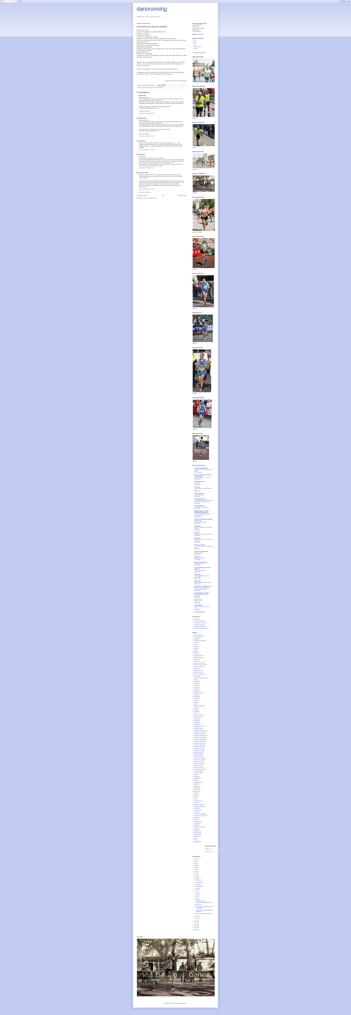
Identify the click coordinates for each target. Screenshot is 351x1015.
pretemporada (197, 800)
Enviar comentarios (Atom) (150, 198)
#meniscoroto (197, 637)
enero (197, 918)
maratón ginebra (198, 752)
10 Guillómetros (198, 605)
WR (195, 840)
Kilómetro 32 (198, 904)
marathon (196, 720)
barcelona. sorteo (198, 666)
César (195, 679)
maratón (196, 724)
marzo (197, 899)
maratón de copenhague (200, 735)
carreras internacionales (200, 678)
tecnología (196, 830)
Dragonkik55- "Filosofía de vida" (202, 586)
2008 (195, 929)
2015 (195, 873)
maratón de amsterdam (199, 732)
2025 (195, 859)
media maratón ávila (199, 769)
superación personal (199, 826)
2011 (195, 923)
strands (195, 825)
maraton (196, 722)
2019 (195, 865)
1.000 (195, 642)
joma (195, 707)
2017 (195, 869)
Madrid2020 (197, 717)
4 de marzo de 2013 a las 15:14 (147, 149)
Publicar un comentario (144, 192)
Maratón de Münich (198, 746)
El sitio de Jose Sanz (199, 612)
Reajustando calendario (199, 563)
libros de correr (197, 715)
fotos (195, 700)
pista (195, 797)
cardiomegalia (197, 670)
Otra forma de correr (199, 481)
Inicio (163, 195)
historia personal (198, 706)
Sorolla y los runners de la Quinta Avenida (203, 534)
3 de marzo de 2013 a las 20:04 (147, 113)
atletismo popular (198, 663)
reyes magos (197, 810)
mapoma (196, 719)
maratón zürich (197, 765)
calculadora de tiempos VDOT (201, 628)
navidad (196, 786)
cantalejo (196, 668)
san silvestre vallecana (199, 815)
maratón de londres (198, 743)
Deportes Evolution (199, 493)
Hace (195, 704)
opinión (196, 793)
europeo (196, 698)
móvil (195, 780)
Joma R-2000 (197, 482)
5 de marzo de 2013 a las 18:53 (147, 189)
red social (196, 808)
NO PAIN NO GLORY (199, 499)
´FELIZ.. (196, 601)
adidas (195, 652)
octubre (197, 884)
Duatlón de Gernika (198, 552)
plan (195, 799)
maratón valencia (198, 763)
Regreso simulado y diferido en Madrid (202, 582)
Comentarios (210, 851)
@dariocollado (200, 34)
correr (195, 687)
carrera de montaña (199, 674)
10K (195, 44)
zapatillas (196, 841)
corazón (196, 683)
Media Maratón (197, 46)
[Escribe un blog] (160, 85)
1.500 (195, 644)
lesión (195, 711)
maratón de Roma (198, 748)
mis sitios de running (199, 624)
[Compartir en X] (161, 85)
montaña (196, 776)
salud (195, 812)
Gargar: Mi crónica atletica (201, 551)
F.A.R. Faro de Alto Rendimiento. (201, 507)
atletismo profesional (199, 665)
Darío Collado (142, 172)
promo (195, 802)
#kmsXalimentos (198, 635)
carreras (144, 87)
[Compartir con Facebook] (163, 85)
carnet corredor (197, 672)
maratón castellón (198, 730)
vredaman (197, 487)
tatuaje (195, 828)
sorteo (195, 819)
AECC (195, 653)
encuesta (196, 696)
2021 (195, 861)
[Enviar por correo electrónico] (158, 85)
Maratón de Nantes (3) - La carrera (202, 477)
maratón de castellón (199, 733)
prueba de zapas (198, 804)
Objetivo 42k (197, 581)
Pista (195, 41)
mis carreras (149, 87)
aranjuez (196, 661)
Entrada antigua (182, 195)
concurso (196, 681)
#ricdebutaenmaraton (199, 640)
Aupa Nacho (197, 538)
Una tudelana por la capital (200, 522)
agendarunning (197, 655)
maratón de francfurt (199, 739)
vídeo (195, 838)
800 (195, 650)
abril (196, 897)
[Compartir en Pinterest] (165, 85)
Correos (196, 685)
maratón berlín (197, 728)
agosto (197, 888)
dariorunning (152, 9)
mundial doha (197, 782)
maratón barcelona (198, 726)
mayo (196, 895)
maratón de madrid (198, 745)
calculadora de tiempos (199, 626)
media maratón (197, 767)
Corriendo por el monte (199, 558)
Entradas (209, 848)
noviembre (198, 882)
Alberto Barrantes (198, 657)
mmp (195, 774)
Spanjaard (197, 532)
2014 (195, 876)
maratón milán (197, 756)
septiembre (198, 886)
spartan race (197, 821)
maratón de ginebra (199, 741)
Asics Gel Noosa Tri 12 (199, 495)
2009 (195, 927)
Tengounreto (197, 526)
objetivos (196, 787)
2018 (195, 867)
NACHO (140, 154)
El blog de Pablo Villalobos (201, 468)
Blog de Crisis (198, 557)
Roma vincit (197, 574)
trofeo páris (196, 834)
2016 (195, 871)
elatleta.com (197, 619)
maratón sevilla (197, 761)
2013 (195, 878)
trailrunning (196, 832)
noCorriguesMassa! (199, 505)
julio (196, 890)
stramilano (196, 823)
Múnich (195, 784)
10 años (196, 646)
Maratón (196, 48)
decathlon (196, 691)
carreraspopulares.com (199, 621)
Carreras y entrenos (199, 544)
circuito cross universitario (200, 622)
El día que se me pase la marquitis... (204, 913)
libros (195, 713)
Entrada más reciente (142, 195)
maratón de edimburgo (199, 737)
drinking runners (198, 692)
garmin (195, 702)
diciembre (198, 880)
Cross (195, 42)
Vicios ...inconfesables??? (200, 570)
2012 (195, 921)
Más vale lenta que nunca (200, 562)
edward (196, 694)
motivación (196, 778)
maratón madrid (198, 754)
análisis (196, 659)
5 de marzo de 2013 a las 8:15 (146, 168)
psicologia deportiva (199, 806)
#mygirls (196, 639)
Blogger (184, 1003)
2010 (195, 925)
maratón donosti (198, 750)
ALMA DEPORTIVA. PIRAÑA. (201, 593)
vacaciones (196, 836)
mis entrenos (155, 87)
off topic (160, 87)
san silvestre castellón (199, 814)
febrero (197, 916)
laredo (195, 709)
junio (196, 892)
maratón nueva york (199, 758)
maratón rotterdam (198, 759)
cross (195, 689)
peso (195, 795)
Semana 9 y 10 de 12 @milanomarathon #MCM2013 (203, 901)
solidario (196, 817)
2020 (195, 863)
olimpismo (196, 791)
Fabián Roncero (198, 600)
